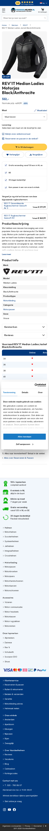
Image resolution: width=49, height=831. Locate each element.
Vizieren (8, 602)
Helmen (8, 527)
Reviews (8, 335)
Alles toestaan (24, 437)
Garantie (8, 699)
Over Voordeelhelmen (15, 750)
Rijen (7, 738)
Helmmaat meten (12, 708)
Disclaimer (38, 826)
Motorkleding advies (14, 704)
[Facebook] (14, 810)
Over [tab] (40, 392)
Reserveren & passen (14, 685)
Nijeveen (9, 734)
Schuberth (9, 652)
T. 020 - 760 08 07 (13, 785)
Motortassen (10, 616)
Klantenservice (11, 680)
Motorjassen (9, 309)
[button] (43, 3)
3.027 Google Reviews (27, 4)
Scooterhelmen (11, 536)
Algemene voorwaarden (11, 826)
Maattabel (42, 110)
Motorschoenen (12, 590)
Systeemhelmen (12, 541)
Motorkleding (9, 300)
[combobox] (24, 17)
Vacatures (9, 759)
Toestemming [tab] (9, 392)
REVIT (25, 25)
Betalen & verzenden (14, 694)
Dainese (8, 642)
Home (4, 25)
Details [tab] (25, 392)
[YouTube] (9, 810)
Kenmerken (10, 326)
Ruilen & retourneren (14, 689)
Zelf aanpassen (23, 444)
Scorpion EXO (11, 657)
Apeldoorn (9, 724)
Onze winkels (11, 715)
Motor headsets (12, 612)
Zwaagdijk (9, 743)
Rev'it (7, 647)
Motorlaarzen (10, 586)
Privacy (27, 826)
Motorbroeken (11, 571)
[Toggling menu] (3, 10)
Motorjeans (10, 576)
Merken (15, 25)
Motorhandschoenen (14, 581)
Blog (7, 764)
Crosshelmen (10, 556)
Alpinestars (9, 638)
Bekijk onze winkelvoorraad (17, 134)
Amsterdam (9, 719)
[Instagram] (4, 810)
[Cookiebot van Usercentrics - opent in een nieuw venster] (35, 385)
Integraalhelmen (12, 551)
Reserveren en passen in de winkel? (21, 138)
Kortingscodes (11, 773)
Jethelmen (9, 546)
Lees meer (6, 254)
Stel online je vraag (13, 801)
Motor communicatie (13, 607)
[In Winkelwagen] (24, 206)
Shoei (7, 661)
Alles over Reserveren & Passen (19, 458)
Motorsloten (10, 626)
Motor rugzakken (12, 621)
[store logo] (23, 10)
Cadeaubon (10, 769)
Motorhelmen (10, 532)
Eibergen (9, 729)
